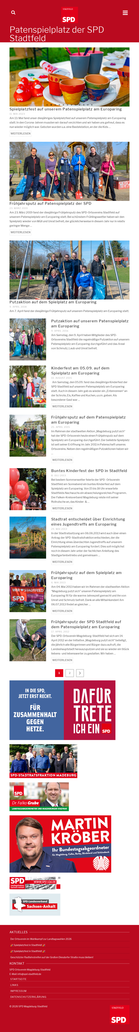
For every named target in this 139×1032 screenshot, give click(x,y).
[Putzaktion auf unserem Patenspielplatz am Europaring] (27, 339)
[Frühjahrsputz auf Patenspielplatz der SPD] (69, 171)
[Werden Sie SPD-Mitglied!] (62, 710)
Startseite (18, 979)
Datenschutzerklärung (28, 996)
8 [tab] (75, 105)
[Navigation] (125, 12)
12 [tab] (92, 105)
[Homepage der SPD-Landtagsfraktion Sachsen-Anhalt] (34, 882)
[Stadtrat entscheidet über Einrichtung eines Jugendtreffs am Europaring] (27, 537)
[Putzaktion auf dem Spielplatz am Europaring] (69, 269)
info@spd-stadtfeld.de (29, 974)
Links (14, 985)
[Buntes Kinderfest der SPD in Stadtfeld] (27, 489)
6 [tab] (67, 105)
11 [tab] (88, 105)
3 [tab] (55, 105)
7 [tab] (71, 105)
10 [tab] (83, 105)
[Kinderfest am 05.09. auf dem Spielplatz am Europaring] (27, 386)
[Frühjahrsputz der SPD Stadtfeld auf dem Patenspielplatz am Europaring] (27, 640)
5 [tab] (63, 105)
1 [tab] (47, 105)
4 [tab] (59, 105)
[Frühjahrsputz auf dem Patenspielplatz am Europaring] (27, 435)
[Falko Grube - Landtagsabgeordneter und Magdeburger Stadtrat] (39, 796)
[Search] (13, 12)
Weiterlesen (21, 133)
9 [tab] (79, 105)
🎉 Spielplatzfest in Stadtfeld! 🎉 (27, 945)
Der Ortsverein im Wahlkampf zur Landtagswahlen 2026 (41, 938)
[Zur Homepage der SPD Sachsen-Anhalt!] (34, 904)
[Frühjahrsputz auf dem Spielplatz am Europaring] (27, 590)
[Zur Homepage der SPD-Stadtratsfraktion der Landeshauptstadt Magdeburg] (43, 761)
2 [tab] (51, 105)
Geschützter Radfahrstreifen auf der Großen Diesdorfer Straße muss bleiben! (51, 957)
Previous (13, 77)
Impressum (18, 990)
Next (125, 77)
